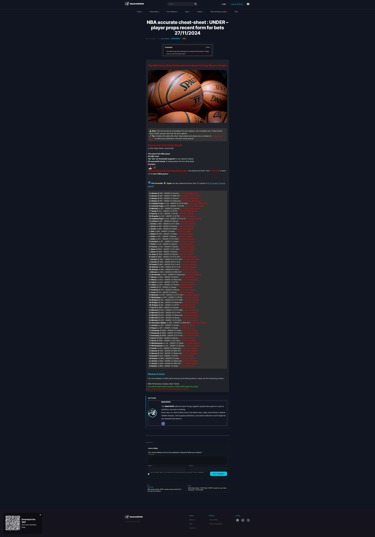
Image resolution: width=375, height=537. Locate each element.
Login (224, 4)
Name (150, 465)
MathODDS (165, 39)
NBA (184, 38)
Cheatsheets (175, 38)
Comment (151, 454)
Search (195, 4)
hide (208, 47)
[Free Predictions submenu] (177, 11)
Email (191, 465)
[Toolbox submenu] (203, 11)
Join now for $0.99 (237, 4)
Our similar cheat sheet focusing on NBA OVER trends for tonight (173, 386)
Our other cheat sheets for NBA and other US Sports (168, 389)
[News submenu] (189, 11)
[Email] (163, 424)
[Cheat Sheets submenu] (159, 11)
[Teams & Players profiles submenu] (227, 11)
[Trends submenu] (142, 11)
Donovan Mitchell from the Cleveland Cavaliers (168, 171)
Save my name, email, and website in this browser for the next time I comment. (177, 472)
